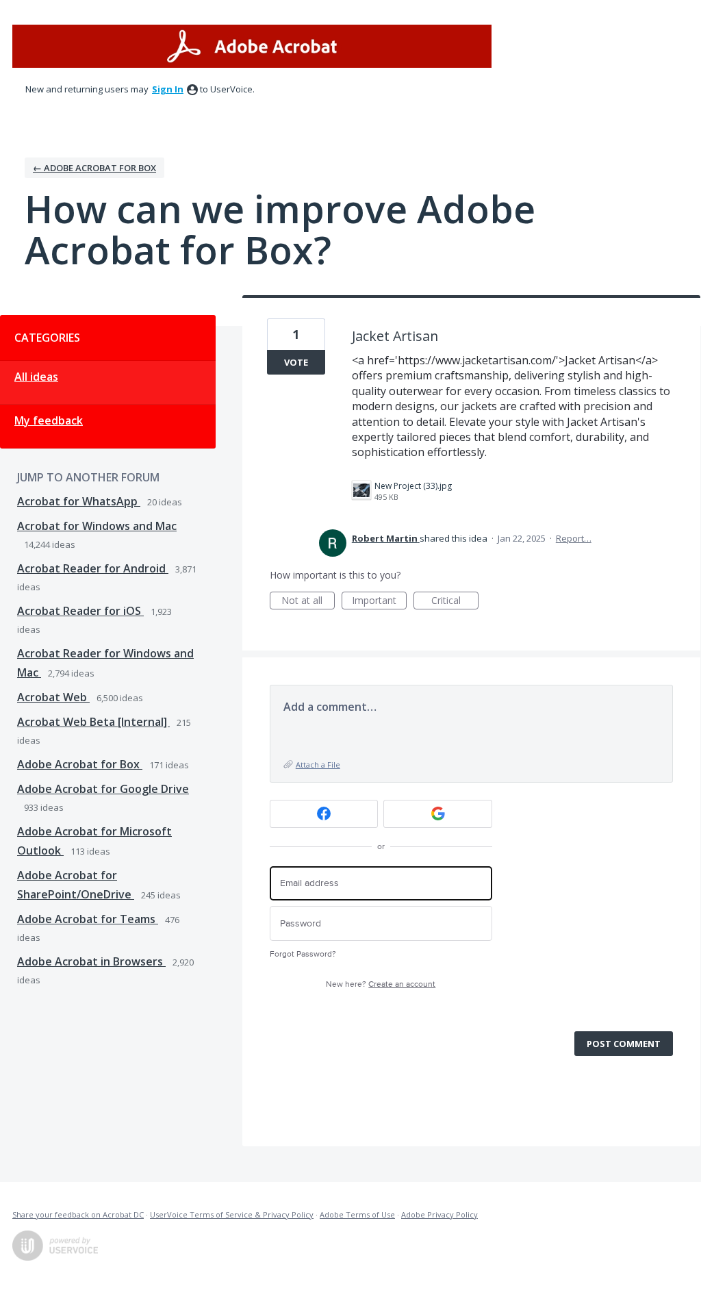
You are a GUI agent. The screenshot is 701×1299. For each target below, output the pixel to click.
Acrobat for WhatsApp (78, 501)
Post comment (624, 1043)
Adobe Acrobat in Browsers (91, 961)
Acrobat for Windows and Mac (97, 525)
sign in (167, 89)
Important (379, 601)
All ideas (36, 376)
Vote (296, 362)
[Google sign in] (437, 814)
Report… (573, 538)
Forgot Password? (303, 954)
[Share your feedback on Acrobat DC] (252, 46)
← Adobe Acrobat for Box (94, 168)
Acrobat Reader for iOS (80, 610)
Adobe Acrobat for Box (79, 764)
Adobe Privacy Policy (439, 1214)
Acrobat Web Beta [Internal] (93, 721)
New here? (380, 984)
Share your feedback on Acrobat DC (78, 1214)
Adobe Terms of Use (357, 1214)
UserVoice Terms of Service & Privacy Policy (232, 1214)
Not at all (308, 601)
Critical (455, 601)
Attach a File (318, 764)
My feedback (48, 420)
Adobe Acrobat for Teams (87, 918)
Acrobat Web (53, 697)
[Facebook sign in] (324, 814)
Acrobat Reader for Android (92, 568)
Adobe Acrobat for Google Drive (103, 788)
